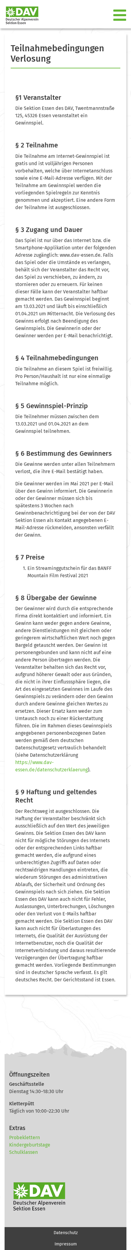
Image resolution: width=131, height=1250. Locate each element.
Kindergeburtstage (29, 1145)
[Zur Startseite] (19, 15)
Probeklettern (24, 1137)
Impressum (66, 1244)
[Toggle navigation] (120, 15)
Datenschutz (66, 1232)
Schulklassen (23, 1152)
